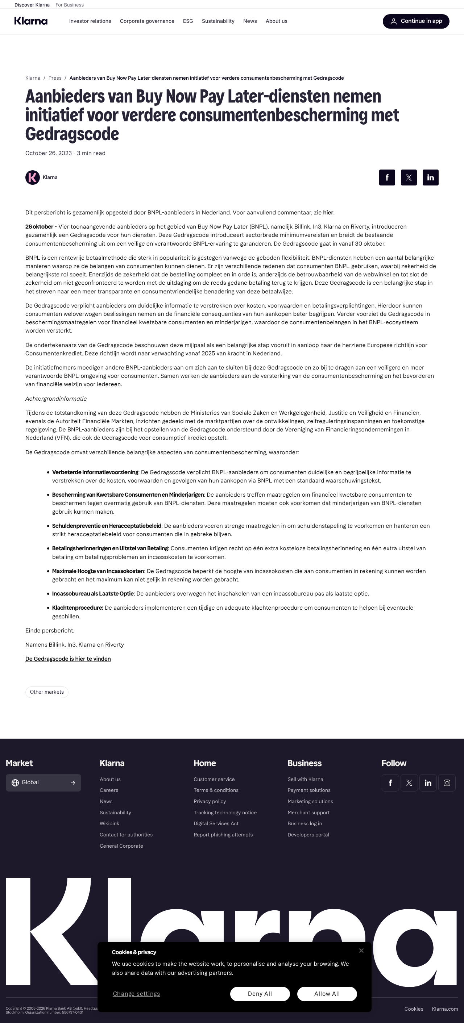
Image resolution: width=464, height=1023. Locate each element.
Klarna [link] (32, 78)
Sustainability (218, 21)
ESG (188, 21)
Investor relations (90, 21)
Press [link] (55, 78)
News (250, 21)
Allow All (327, 993)
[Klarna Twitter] (409, 783)
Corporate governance (147, 21)
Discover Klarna (32, 5)
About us (276, 21)
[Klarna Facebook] (390, 783)
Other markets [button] (47, 692)
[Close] (361, 951)
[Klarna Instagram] (447, 783)
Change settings (136, 994)
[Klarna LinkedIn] (428, 783)
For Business (69, 5)
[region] (235, 977)
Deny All (260, 993)
